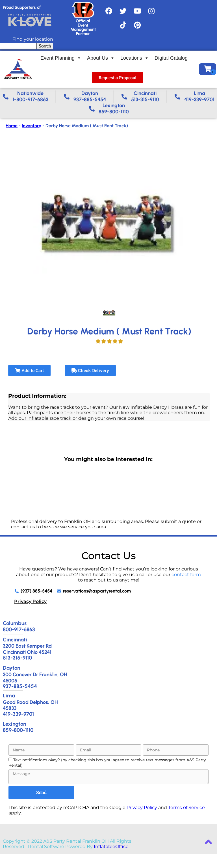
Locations (131, 58)
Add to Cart (32, 370)
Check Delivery (93, 370)
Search (45, 46)
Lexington (14, 724)
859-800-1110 (18, 730)
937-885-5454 (20, 686)
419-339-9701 (18, 714)
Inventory (31, 125)
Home (12, 125)
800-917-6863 (19, 629)
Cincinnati (15, 639)
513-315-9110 (17, 657)
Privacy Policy (30, 601)
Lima (9, 695)
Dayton (11, 668)
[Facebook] (109, 11)
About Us (97, 58)
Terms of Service (186, 807)
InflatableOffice (111, 846)
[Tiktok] (123, 25)
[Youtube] (137, 11)
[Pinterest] (137, 25)
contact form (186, 574)
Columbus (15, 623)
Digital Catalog (171, 58)
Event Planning (57, 58)
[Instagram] (151, 11)
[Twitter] (123, 11)
